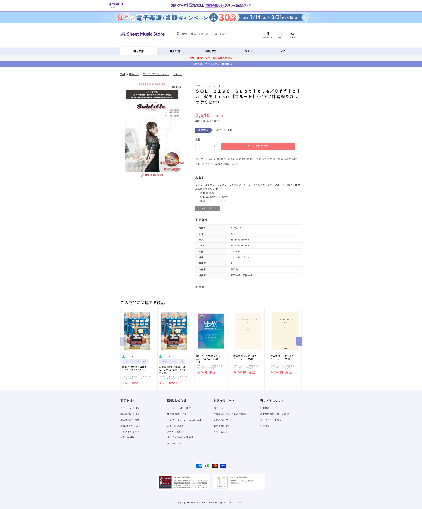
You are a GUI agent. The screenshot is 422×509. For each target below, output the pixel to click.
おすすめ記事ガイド (178, 425)
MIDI (283, 51)
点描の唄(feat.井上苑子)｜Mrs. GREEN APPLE (135, 368)
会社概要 (265, 425)
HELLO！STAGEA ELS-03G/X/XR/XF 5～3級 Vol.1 (208, 359)
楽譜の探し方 (220, 420)
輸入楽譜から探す (130, 420)
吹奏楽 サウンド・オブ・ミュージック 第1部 (246, 358)
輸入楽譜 (175, 51)
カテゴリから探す (130, 408)
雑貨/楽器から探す (130, 425)
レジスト (247, 51)
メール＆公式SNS (176, 431)
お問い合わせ (220, 431)
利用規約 (265, 408)
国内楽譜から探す (130, 414)
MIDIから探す (127, 437)
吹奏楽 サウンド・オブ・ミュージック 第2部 (283, 358)
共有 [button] (201, 287)
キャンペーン (174, 443)
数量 (198, 139)
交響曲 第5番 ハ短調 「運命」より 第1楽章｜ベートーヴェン (172, 369)
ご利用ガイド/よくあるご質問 (229, 414)
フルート (177, 74)
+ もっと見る (207, 208)
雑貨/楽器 (211, 51)
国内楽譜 (138, 51)
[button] (211, 34)
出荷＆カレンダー (223, 425)
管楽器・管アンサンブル (156, 74)
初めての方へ (220, 408)
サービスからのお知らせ (180, 437)
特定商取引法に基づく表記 (274, 414)
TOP (122, 74)
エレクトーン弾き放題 (179, 408)
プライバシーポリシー (272, 420)
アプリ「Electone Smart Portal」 (186, 420)
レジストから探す (130, 431)
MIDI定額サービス (177, 414)
